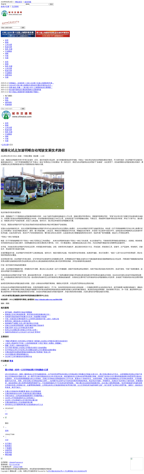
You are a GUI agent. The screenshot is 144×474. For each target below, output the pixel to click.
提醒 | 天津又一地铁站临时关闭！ (17, 345)
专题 (6, 58)
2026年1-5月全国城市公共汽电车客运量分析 (21, 400)
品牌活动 (8, 75)
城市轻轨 (8, 102)
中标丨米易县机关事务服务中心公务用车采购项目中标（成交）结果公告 (32, 319)
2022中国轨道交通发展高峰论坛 (17, 354)
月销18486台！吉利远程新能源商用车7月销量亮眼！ (24, 396)
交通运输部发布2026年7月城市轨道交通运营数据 (23, 393)
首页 (6, 40)
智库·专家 (8, 49)
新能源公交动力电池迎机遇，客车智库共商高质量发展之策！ (28, 314)
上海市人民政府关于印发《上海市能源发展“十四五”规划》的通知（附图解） (33, 343)
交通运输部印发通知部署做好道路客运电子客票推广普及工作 (28, 352)
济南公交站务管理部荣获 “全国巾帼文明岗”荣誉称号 (24, 325)
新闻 (6, 42)
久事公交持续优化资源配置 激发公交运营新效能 (23, 391)
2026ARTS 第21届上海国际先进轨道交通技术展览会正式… (31, 85)
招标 (6, 53)
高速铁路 (8, 104)
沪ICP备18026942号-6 (56, 471)
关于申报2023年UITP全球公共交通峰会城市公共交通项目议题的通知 (30, 350)
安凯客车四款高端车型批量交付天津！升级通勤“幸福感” (26, 317)
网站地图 (8, 454)
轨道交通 (8, 47)
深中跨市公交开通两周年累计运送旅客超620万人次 (24, 404)
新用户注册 (5, 6)
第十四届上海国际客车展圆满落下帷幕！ (24, 92)
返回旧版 (27, 2)
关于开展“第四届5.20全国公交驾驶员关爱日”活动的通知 (26, 348)
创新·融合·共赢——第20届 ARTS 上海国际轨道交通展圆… (30, 87)
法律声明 (8, 450)
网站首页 (18, 2)
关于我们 (8, 443)
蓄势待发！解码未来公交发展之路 (17, 321)
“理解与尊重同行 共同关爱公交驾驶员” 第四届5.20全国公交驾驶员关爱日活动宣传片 (36, 341)
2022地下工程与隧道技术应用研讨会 (18, 356)
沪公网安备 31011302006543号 (75, 471)
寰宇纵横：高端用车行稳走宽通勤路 (18, 312)
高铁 (6, 98)
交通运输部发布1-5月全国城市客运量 (19, 402)
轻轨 (6, 100)
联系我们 (8, 446)
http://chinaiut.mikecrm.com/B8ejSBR (48, 299)
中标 (6, 56)
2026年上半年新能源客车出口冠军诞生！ (20, 398)
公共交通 (8, 45)
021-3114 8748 (14, 464)
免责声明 (8, 452)
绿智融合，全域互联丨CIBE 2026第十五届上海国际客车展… (31, 83)
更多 (11, 361)
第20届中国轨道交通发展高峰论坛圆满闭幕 (25, 90)
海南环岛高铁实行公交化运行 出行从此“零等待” (23, 332)
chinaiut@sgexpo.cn (16, 462)
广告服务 (8, 448)
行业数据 (8, 51)
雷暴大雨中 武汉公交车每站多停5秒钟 (19, 328)
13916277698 (17, 467)
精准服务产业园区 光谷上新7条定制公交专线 (21, 323)
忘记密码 (15, 6)
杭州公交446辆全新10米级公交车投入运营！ (21, 330)
